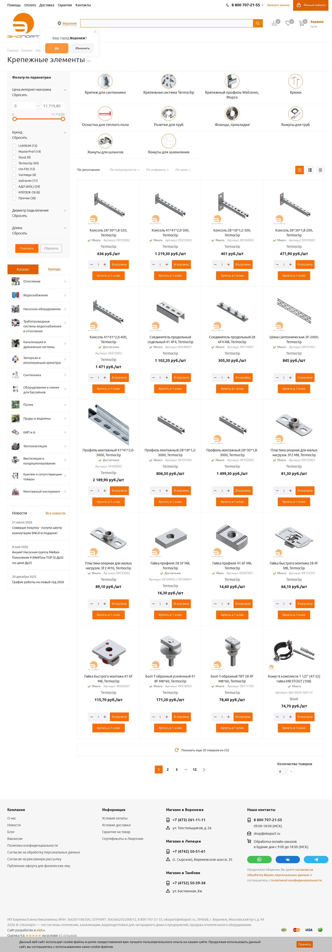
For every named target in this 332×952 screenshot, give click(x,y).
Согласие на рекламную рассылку (34, 859)
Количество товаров (294, 764)
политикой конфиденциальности (296, 880)
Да (57, 48)
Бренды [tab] (54, 269)
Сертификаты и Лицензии (122, 839)
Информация (113, 810)
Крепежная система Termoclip (168, 92)
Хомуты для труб (295, 125)
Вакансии (14, 839)
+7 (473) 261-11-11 (189, 820)
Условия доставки (116, 825)
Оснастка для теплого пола (105, 125)
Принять (304, 944)
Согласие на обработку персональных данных (43, 852)
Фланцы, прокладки (232, 125)
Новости (14, 825)
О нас (11, 818)
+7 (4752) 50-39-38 (189, 883)
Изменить (82, 48)
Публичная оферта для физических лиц (38, 866)
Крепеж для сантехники (105, 92)
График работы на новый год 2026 (38, 582)
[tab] (23, 269)
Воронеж (70, 23)
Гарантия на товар (116, 832)
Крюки (295, 92)
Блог (11, 832)
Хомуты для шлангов (105, 152)
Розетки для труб (168, 125)
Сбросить (19, 95)
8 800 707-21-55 (268, 820)
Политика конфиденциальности (32, 845)
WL (40, 930)
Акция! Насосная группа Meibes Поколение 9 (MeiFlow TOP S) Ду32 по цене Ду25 (37, 557)
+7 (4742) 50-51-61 (189, 851)
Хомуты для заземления (168, 152)
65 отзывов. (68, 935)
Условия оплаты (115, 818)
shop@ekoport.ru (267, 834)
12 (195, 769)
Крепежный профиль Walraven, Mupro (232, 94)
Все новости (55, 513)
